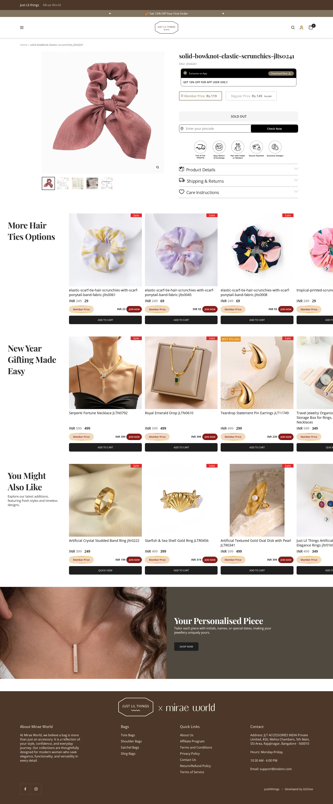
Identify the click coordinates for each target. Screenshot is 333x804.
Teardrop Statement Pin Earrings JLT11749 (255, 413)
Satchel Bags (130, 747)
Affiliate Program (192, 741)
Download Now (279, 73)
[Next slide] (327, 269)
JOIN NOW (134, 309)
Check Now (274, 129)
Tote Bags (128, 735)
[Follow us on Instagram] (36, 789)
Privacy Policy (190, 753)
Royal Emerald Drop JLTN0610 (169, 413)
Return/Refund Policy (195, 766)
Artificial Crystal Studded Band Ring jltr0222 (104, 540)
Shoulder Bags (131, 741)
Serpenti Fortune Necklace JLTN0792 (98, 413)
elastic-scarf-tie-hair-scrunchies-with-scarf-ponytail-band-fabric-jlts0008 (255, 292)
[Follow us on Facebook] (25, 789)
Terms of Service (192, 772)
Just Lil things (29, 5)
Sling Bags (128, 753)
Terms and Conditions (196, 747)
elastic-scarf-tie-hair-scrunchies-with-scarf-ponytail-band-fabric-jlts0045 (179, 292)
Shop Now (186, 646)
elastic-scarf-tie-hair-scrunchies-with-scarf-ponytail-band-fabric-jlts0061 (103, 292)
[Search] (293, 27)
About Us (186, 735)
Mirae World (52, 5)
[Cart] (311, 27)
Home (24, 45)
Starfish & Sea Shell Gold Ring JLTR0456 (177, 540)
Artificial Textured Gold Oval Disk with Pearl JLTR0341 (256, 542)
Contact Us (188, 760)
